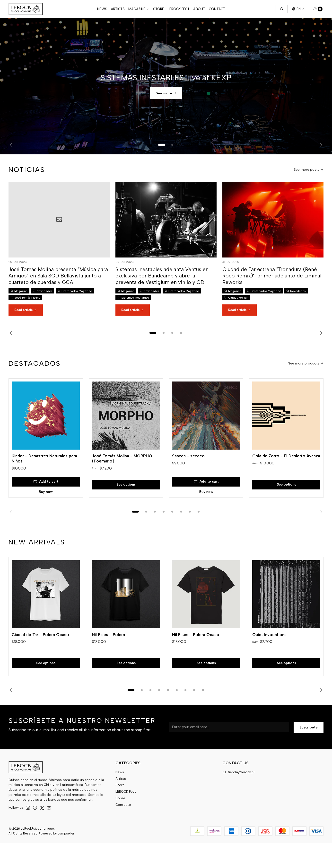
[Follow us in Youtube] (49, 807)
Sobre (120, 798)
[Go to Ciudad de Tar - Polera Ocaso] (46, 594)
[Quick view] (71, 414)
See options (126, 484)
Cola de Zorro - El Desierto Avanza (286, 455)
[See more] (166, 86)
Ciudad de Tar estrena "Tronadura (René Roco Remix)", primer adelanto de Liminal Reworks (271, 275)
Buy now (46, 491)
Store (158, 9)
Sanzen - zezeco (188, 455)
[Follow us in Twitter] (42, 807)
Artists (118, 9)
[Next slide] (319, 145)
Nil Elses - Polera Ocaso (195, 634)
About (199, 9)
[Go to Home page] (26, 9)
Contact (217, 9)
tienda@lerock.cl (241, 772)
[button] (161, 145)
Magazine (137, 9)
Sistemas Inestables (135, 298)
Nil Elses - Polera (108, 634)
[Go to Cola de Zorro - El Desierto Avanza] (286, 416)
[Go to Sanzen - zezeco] (206, 416)
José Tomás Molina (27, 298)
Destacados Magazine (76, 291)
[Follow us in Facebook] (35, 807)
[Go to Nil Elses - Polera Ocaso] (206, 594)
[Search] (282, 9)
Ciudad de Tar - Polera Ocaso (40, 634)
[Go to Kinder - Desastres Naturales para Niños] (46, 416)
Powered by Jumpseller (57, 833)
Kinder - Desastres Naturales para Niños (44, 458)
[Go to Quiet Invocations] (286, 594)
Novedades (44, 291)
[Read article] (59, 219)
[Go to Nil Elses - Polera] (126, 594)
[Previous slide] (12, 145)
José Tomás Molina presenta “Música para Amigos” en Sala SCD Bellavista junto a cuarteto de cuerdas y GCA (58, 275)
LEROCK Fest (179, 9)
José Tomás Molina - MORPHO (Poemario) (122, 458)
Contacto (123, 804)
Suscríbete (308, 727)
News (102, 9)
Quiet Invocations (269, 634)
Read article (24, 310)
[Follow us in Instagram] (28, 807)
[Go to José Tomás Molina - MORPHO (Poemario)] (126, 416)
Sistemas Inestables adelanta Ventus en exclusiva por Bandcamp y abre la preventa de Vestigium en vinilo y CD (162, 275)
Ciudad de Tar (238, 298)
